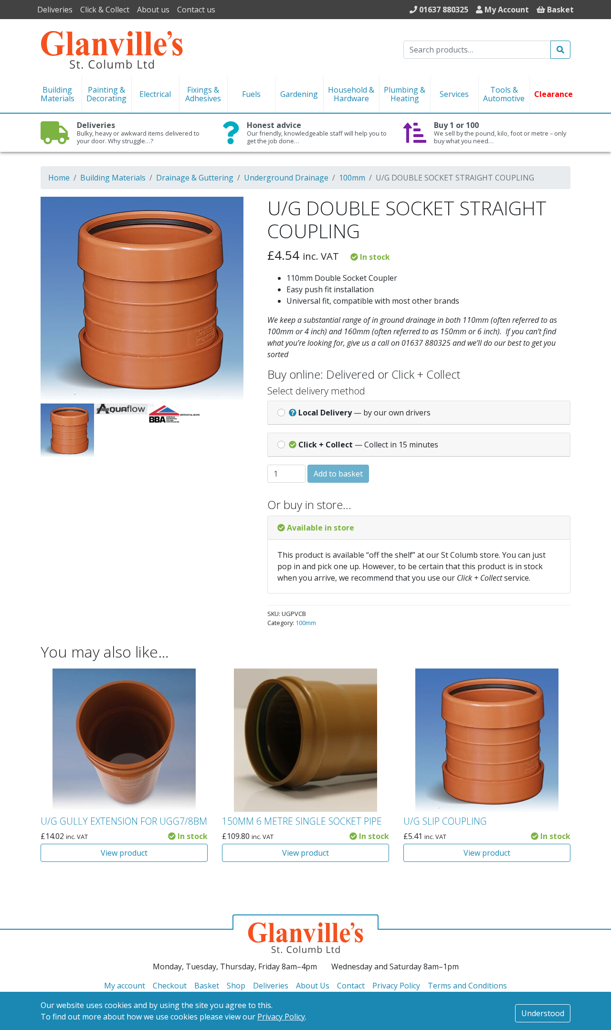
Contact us (196, 9)
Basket (206, 985)
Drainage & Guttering (194, 177)
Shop (236, 985)
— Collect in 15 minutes (368, 444)
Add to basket (338, 473)
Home (59, 177)
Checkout (170, 985)
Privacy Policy (281, 1016)
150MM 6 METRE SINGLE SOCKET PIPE (302, 821)
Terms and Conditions (467, 985)
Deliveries (55, 9)
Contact (351, 985)
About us (153, 9)
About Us (312, 985)
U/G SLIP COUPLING (445, 821)
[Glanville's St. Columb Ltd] (112, 48)
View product (124, 853)
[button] (232, 210)
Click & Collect (104, 9)
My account (124, 985)
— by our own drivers (364, 412)
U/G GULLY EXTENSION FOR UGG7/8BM (124, 821)
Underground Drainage (286, 177)
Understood (542, 1013)
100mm (352, 177)
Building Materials (113, 177)
